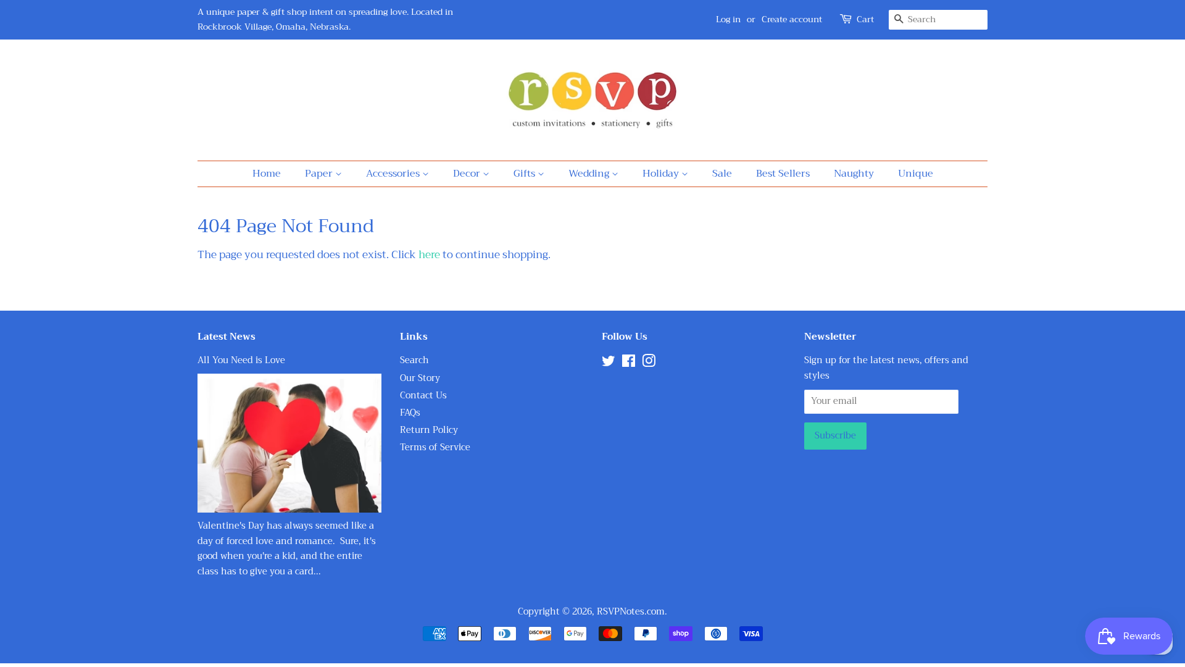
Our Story (420, 378)
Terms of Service (435, 447)
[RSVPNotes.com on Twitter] (608, 363)
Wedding (590, 173)
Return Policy (429, 430)
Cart (865, 19)
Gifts (526, 173)
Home (266, 173)
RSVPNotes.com (631, 611)
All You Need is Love (241, 360)
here (429, 255)
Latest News (227, 337)
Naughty (854, 173)
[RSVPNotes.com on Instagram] (648, 363)
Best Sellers (783, 173)
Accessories (394, 173)
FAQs (410, 413)
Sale (722, 173)
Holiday (661, 173)
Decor (468, 173)
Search (414, 360)
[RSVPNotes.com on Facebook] (629, 363)
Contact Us (423, 395)
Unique (915, 173)
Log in (728, 19)
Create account (792, 19)
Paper (320, 173)
